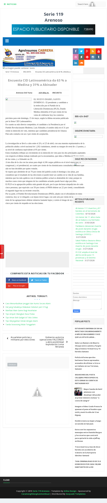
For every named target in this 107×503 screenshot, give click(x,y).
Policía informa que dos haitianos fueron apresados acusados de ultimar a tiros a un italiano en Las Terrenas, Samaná (87, 363)
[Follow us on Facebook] (76, 51)
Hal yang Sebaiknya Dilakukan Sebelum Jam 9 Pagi (26, 307)
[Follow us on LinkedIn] (76, 63)
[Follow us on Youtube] (99, 51)
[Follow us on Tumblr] (99, 57)
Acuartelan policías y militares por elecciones (23, 338)
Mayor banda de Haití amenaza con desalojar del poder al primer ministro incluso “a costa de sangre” (88, 395)
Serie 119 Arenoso (53, 17)
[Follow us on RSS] (93, 51)
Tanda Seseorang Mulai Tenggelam (20, 324)
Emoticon (12, 364)
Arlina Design (70, 491)
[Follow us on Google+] (87, 51)
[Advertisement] (88, 96)
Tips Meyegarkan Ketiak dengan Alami (21, 321)
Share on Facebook (19, 280)
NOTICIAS (11, 4)
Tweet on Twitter (41, 280)
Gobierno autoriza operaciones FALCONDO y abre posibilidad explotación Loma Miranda (52, 342)
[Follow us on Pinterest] (87, 57)
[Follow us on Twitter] (81, 51)
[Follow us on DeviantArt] (81, 57)
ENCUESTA (57, 93)
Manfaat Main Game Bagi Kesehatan (21, 310)
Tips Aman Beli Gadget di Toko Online (21, 317)
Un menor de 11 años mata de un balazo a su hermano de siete (88, 220)
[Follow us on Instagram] (93, 57)
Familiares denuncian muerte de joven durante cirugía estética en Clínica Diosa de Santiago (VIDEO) (88, 230)
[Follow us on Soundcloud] (81, 63)
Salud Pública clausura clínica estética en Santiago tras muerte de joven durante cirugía (88, 244)
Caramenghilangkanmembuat (35, 494)
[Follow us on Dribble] (76, 57)
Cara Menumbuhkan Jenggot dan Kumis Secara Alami (27, 303)
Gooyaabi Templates (75, 494)
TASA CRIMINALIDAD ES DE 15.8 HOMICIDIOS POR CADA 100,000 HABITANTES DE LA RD (88, 464)
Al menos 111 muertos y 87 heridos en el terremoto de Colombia (88, 211)
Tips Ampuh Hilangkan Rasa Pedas (20, 314)
